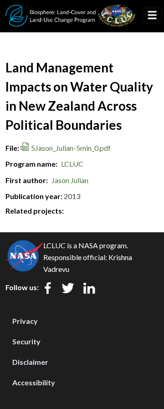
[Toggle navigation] (152, 15)
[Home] (70, 10)
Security (26, 341)
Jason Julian (69, 180)
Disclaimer (30, 362)
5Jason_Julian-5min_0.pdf (71, 147)
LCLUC (72, 163)
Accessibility (33, 382)
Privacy (25, 321)
